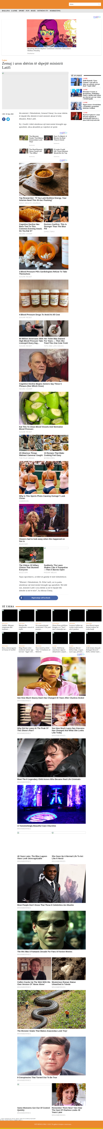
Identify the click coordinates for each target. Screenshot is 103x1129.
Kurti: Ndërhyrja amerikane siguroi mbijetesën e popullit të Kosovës (59, 651)
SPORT (21, 11)
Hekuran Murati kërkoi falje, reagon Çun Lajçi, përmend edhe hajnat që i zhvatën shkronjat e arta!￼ (76, 652)
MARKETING (55, 11)
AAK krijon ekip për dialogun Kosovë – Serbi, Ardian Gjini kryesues (93, 651)
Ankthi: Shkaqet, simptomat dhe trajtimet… (8, 627)
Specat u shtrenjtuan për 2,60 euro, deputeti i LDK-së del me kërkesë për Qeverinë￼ (18, 1118)
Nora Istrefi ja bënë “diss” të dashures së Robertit (43, 650)
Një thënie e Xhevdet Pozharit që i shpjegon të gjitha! (11, 1120)
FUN (27, 11)
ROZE (33, 11)
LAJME (14, 11)
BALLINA (6, 11)
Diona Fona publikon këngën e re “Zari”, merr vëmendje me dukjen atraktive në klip (59, 629)
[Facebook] (4, 119)
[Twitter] (8, 119)
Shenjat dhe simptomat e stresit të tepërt (26, 627)
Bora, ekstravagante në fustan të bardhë (9, 649)
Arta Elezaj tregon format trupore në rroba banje (92, 627)
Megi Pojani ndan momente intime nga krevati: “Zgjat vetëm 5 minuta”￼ (26, 651)
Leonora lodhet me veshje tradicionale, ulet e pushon (76, 627)
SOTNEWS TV (42, 11)
